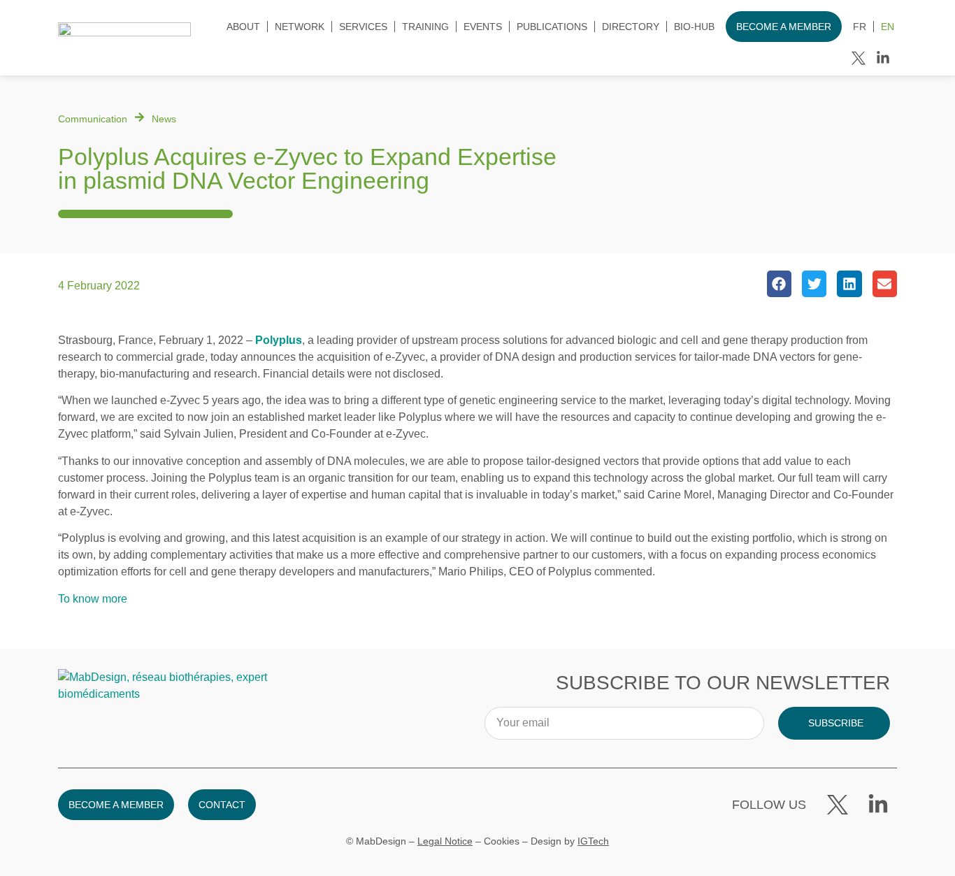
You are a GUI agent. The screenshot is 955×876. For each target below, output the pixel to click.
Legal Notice (445, 841)
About (243, 26)
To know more (92, 599)
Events (483, 26)
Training (425, 26)
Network (299, 26)
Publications (552, 26)
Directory (630, 26)
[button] (779, 284)
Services (363, 26)
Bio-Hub (694, 26)
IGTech (593, 841)
